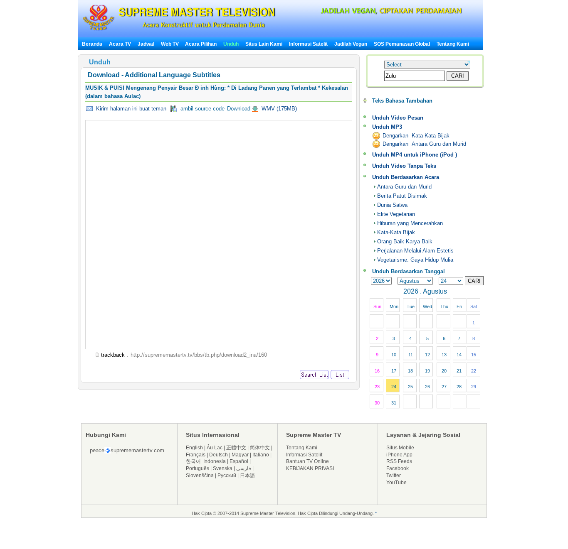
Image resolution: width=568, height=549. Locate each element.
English (194, 448)
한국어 (193, 461)
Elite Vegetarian (396, 214)
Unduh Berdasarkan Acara (405, 177)
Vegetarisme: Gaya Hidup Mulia (415, 260)
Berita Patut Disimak (402, 196)
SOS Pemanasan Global (402, 44)
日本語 (247, 475)
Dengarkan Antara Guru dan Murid (424, 144)
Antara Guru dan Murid (404, 187)
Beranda (92, 44)
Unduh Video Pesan (397, 118)
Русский (226, 475)
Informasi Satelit (308, 44)
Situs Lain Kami (263, 44)
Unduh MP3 (387, 127)
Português (197, 468)
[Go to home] (179, 30)
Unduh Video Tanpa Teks (404, 166)
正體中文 (236, 448)
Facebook (397, 468)
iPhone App (399, 455)
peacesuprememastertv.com (127, 450)
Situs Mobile (400, 448)
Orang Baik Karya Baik (404, 241)
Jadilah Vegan (350, 44)
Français (195, 455)
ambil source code (201, 108)
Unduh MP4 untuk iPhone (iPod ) (414, 155)
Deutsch (218, 455)
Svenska (222, 468)
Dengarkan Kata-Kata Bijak (416, 135)
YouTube (396, 482)
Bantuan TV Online (307, 461)
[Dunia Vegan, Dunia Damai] (385, 12)
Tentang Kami (453, 44)
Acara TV (120, 44)
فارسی (243, 468)
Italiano (260, 455)
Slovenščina (200, 475)
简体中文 (260, 448)
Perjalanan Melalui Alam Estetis (415, 251)
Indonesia (214, 461)
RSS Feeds (399, 461)
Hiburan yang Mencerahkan (410, 223)
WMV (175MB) (278, 108)
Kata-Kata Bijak (396, 232)
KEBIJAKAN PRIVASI (310, 468)
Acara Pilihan (201, 44)
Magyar (240, 455)
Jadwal (146, 44)
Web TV (170, 44)
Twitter (393, 475)
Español (239, 461)
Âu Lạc (214, 448)
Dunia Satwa (392, 205)
